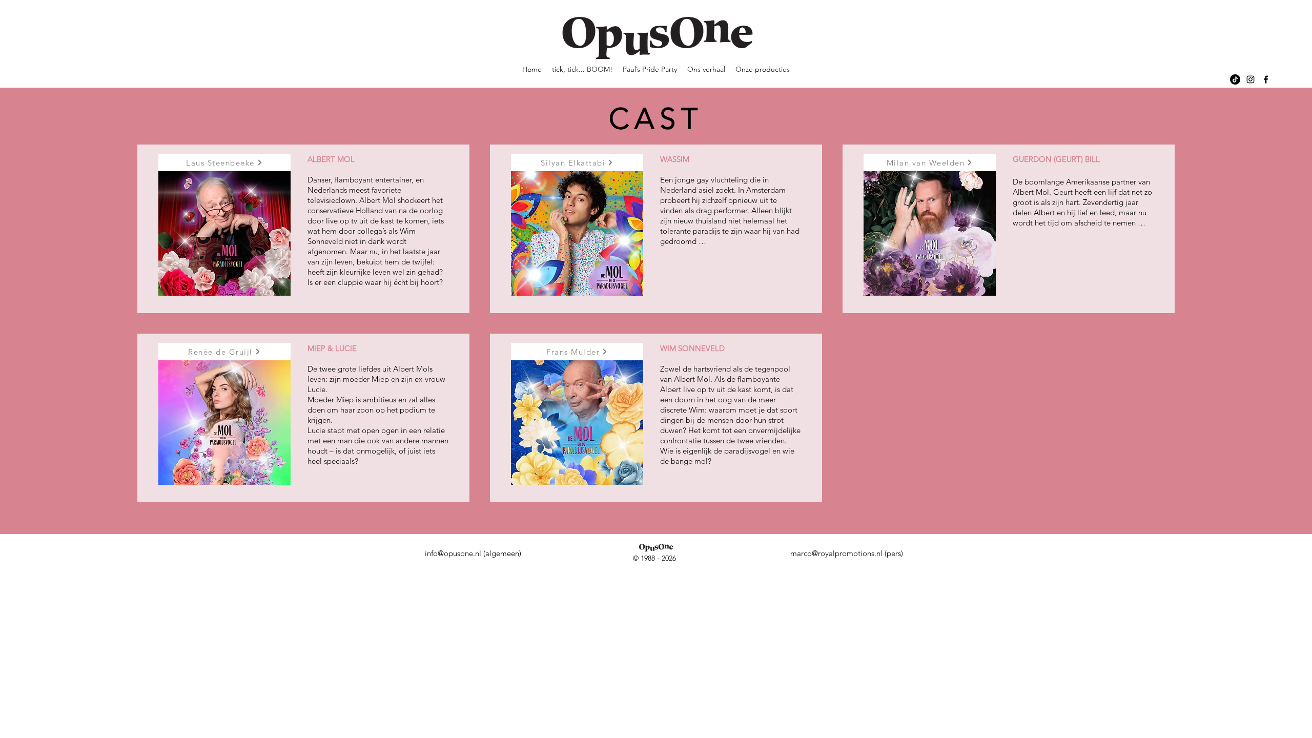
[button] (224, 162)
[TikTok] (1235, 79)
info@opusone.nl (453, 553)
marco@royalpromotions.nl (836, 553)
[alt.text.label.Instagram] (1250, 79)
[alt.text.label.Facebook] (1266, 79)
